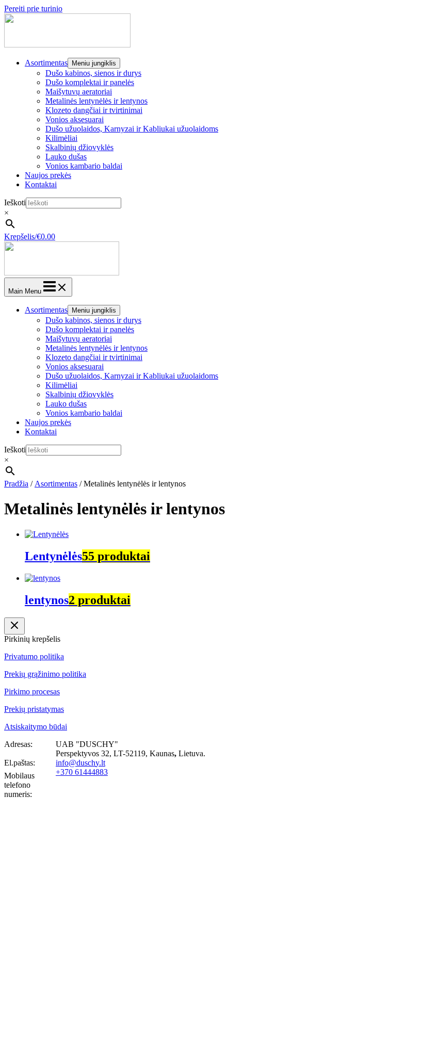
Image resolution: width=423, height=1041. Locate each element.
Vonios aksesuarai (74, 119)
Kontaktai (41, 184)
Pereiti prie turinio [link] (33, 8)
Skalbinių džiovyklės (79, 147)
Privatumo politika (34, 656)
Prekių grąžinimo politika (45, 674)
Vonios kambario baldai (83, 165)
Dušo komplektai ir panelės (89, 82)
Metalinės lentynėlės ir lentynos (96, 100)
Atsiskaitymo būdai (35, 726)
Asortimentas (46, 62)
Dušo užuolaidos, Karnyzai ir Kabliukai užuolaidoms (131, 128)
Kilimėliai (61, 138)
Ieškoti (15, 202)
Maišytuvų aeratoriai (78, 91)
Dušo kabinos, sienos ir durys (93, 73)
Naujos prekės (48, 175)
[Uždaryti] (14, 626)
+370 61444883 (82, 772)
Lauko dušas (66, 156)
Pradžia (16, 483)
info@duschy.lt (80, 762)
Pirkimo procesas (32, 691)
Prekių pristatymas (34, 709)
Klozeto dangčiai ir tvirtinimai (93, 110)
